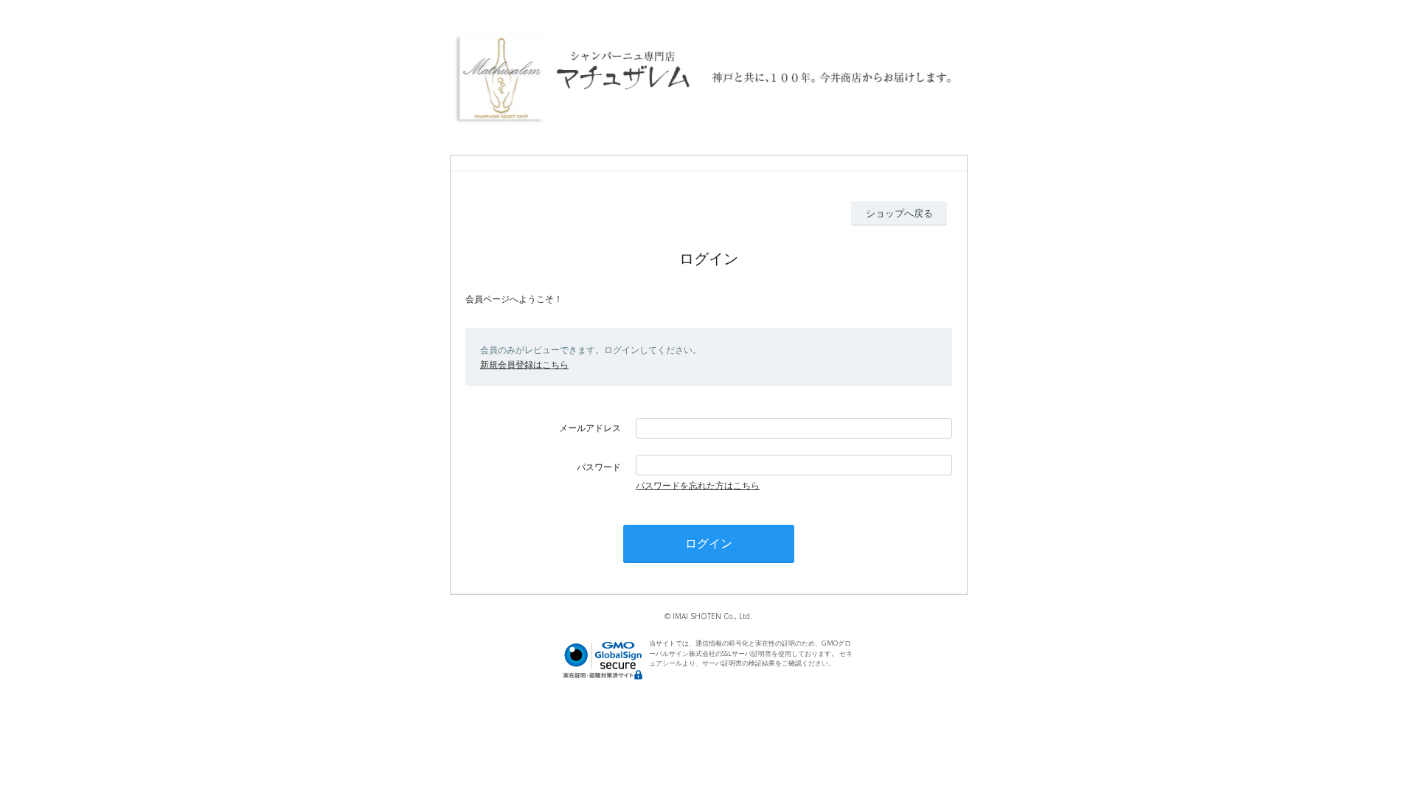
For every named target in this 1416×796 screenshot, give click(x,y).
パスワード (599, 467)
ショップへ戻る (899, 213)
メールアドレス (590, 428)
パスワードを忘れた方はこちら (698, 485)
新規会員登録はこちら (524, 364)
